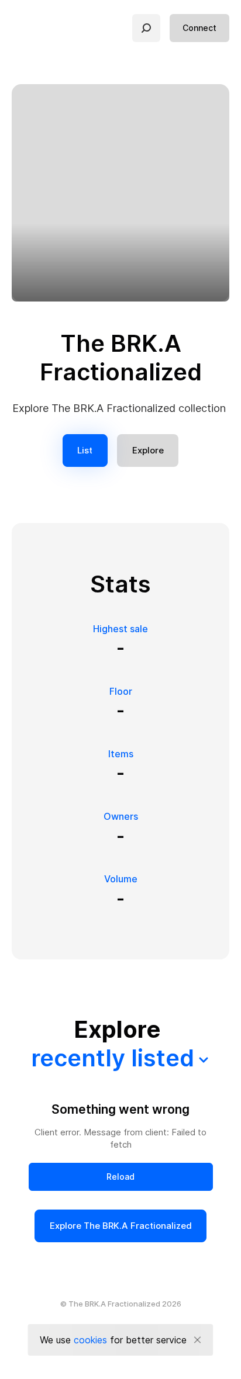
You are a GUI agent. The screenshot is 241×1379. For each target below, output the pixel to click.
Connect (199, 28)
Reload (120, 1176)
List (84, 450)
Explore (148, 450)
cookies (90, 1340)
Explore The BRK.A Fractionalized (121, 1225)
